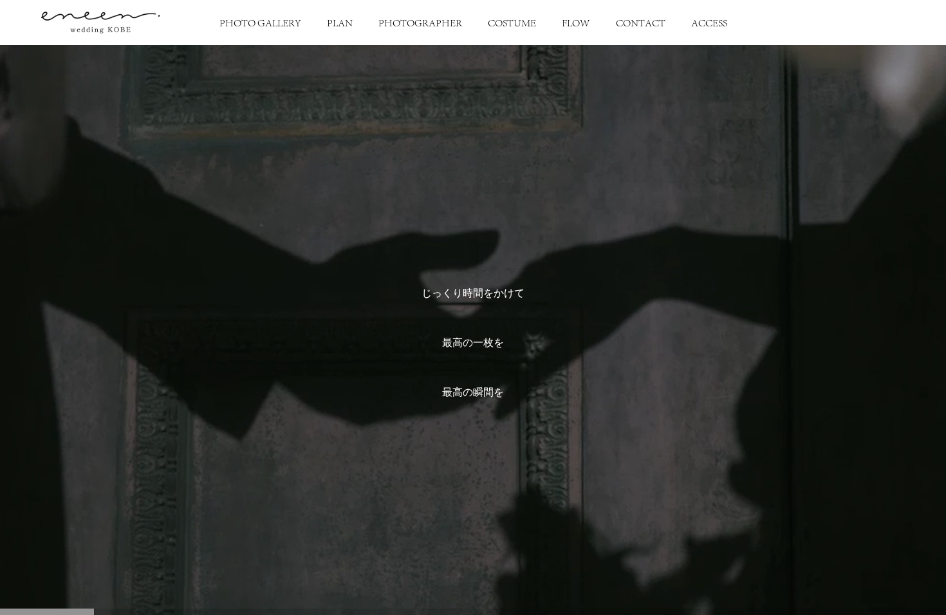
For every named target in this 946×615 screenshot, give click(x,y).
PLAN (340, 22)
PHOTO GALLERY (260, 22)
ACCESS (709, 22)
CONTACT (640, 22)
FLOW (576, 22)
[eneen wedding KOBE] (100, 22)
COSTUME (512, 22)
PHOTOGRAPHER (420, 22)
